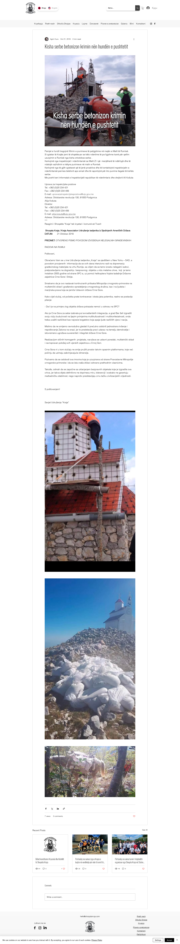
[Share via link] (64, 808)
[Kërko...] (137, 8)
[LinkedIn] (45, 928)
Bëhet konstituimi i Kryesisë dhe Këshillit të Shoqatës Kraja (50, 860)
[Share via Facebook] (46, 808)
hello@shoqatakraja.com (90, 916)
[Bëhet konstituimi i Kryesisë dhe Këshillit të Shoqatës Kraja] (50, 844)
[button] (142, 8)
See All (145, 830)
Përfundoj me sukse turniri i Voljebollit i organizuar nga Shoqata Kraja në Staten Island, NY (129, 860)
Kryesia (141, 923)
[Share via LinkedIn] (58, 808)
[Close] (177, 940)
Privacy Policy (96, 940)
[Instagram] (151, 23)
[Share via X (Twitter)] (52, 808)
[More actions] (133, 39)
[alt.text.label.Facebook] (155, 23)
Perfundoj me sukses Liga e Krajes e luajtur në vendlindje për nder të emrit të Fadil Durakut (89, 860)
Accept (169, 940)
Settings (158, 940)
